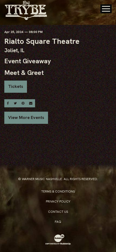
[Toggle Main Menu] (106, 8)
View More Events (26, 117)
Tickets (15, 86)
